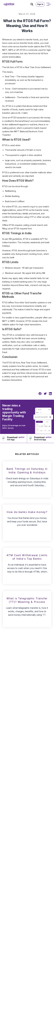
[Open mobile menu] (49, 4)
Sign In (40, 4)
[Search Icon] (33, 4)
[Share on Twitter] (45, 393)
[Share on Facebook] (40, 393)
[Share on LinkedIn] (50, 393)
